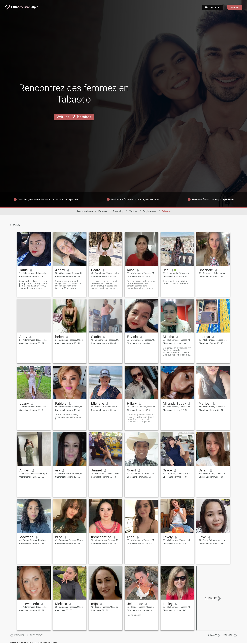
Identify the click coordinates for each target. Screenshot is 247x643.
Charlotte (206, 270)
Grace (167, 470)
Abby (23, 337)
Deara (95, 270)
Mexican (133, 211)
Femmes (102, 211)
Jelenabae (135, 604)
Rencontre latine (85, 211)
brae (58, 537)
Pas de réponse (134, 615)
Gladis (96, 337)
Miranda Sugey (174, 404)
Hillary (132, 404)
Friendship (118, 211)
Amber (24, 470)
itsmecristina (101, 537)
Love (202, 537)
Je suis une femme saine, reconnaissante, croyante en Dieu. (68, 417)
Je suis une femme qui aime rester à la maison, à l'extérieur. (176, 282)
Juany (24, 404)
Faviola (132, 337)
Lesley (168, 604)
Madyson (26, 537)
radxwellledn (29, 604)
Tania (23, 270)
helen (59, 337)
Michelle (97, 404)
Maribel (204, 404)
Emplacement (150, 211)
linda (131, 537)
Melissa (61, 604)
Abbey (60, 270)
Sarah (203, 470)
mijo (94, 604)
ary (57, 470)
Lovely (168, 537)
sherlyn (204, 337)
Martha (168, 337)
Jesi (166, 270)
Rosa (131, 270)
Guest (131, 470)
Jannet (96, 470)
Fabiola (60, 404)
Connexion (235, 7)
